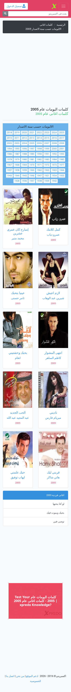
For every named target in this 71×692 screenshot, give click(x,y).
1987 (16, 154)
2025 (61, 132)
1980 (24, 159)
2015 (46, 138)
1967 (9, 165)
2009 (61, 143)
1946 (31, 175)
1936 (24, 181)
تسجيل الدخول (14, 6)
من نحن (20, 676)
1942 (54, 181)
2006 (39, 143)
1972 (46, 165)
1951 (46, 175)
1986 (9, 154)
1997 (31, 148)
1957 (9, 170)
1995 (16, 148)
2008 (54, 143)
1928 (16, 181)
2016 (54, 138)
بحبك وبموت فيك (55, 512)
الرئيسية (61, 24)
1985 (61, 159)
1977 (61, 165)
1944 (16, 175)
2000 (54, 148)
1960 (31, 170)
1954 (54, 175)
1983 (46, 159)
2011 (16, 138)
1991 (46, 154)
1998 (39, 148)
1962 (39, 170)
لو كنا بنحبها (58, 503)
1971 (39, 165)
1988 (24, 154)
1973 (54, 165)
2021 (31, 132)
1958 (16, 170)
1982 (39, 159)
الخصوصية (35, 681)
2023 (46, 132)
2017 (61, 138)
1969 (24, 165)
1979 (16, 159)
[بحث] (5, 13)
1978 (9, 159)
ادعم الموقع (32, 676)
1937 (31, 181)
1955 (61, 175)
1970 (31, 165)
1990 (39, 154)
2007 (46, 143)
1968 (16, 165)
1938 (39, 181)
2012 (24, 138)
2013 (31, 138)
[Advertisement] (35, 71)
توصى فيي (58, 521)
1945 (24, 175)
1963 (46, 170)
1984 (54, 159)
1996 (24, 148)
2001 (61, 148)
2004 (24, 143)
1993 (61, 154)
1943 (9, 175)
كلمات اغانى (46, 24)
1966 (61, 170)
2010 (9, 138)
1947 (39, 175)
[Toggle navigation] (63, 6)
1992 (54, 154)
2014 (39, 138)
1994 (9, 148)
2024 (54, 132)
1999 (46, 148)
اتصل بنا (10, 676)
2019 (16, 132)
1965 (54, 170)
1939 (46, 181)
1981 (31, 159)
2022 (39, 132)
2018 (9, 132)
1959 (24, 170)
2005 (31, 143)
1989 (31, 154)
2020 (24, 132)
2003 (16, 143)
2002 (9, 143)
